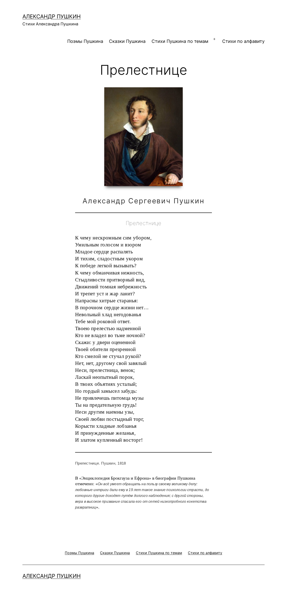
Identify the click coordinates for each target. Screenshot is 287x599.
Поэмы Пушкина (85, 41)
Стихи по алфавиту (243, 41)
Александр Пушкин (51, 16)
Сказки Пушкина (127, 41)
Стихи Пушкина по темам (180, 41)
